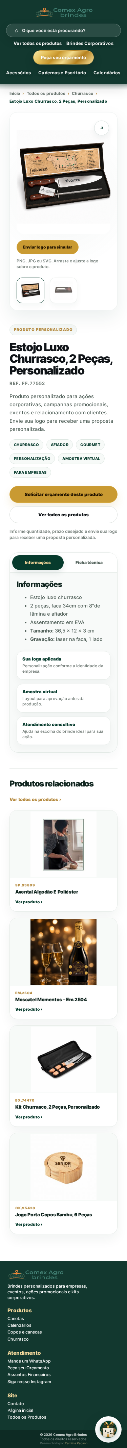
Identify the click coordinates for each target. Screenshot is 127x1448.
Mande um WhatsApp (29, 1361)
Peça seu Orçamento (28, 1367)
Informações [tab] (38, 562)
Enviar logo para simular (47, 247)
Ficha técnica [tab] (89, 562)
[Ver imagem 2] (64, 290)
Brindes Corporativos (89, 43)
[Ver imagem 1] (30, 290)
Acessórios (18, 72)
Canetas (15, 1318)
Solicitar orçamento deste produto (64, 494)
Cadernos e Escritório (62, 72)
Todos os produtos (46, 93)
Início (14, 93)
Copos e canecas (24, 1332)
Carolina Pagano (76, 1443)
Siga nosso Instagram (29, 1381)
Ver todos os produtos (38, 43)
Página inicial (20, 1410)
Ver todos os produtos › (35, 799)
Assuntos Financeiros (29, 1374)
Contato (15, 1403)
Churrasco (82, 93)
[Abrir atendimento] (108, 1429)
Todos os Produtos (26, 1417)
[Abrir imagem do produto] (101, 128)
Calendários (106, 72)
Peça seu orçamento (63, 57)
